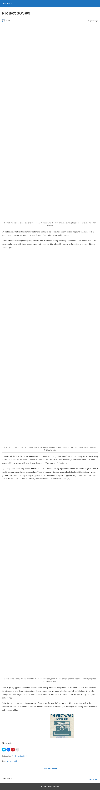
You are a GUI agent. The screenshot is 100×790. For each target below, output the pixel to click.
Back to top (93, 779)
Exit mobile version (50, 786)
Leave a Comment (50, 769)
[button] (4, 749)
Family (14, 756)
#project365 (12, 761)
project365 (22, 756)
